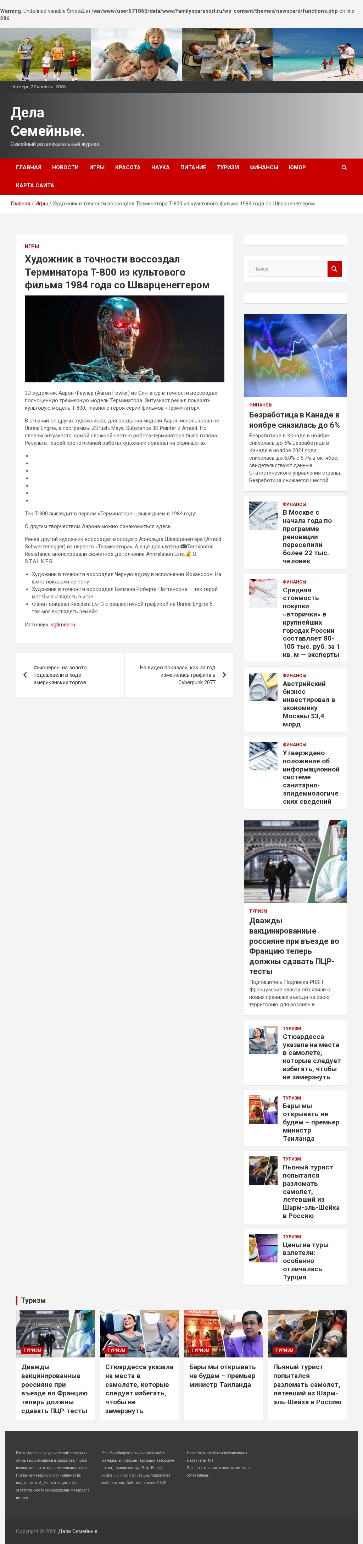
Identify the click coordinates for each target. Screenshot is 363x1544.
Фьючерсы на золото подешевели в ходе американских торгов (60, 675)
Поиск (335, 269)
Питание (193, 167)
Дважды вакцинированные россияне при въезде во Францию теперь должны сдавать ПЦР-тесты (54, 1389)
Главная (28, 167)
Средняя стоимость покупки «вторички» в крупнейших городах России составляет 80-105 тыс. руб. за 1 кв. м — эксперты (311, 622)
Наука (160, 167)
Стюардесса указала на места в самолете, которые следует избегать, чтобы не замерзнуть (312, 1057)
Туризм (228, 167)
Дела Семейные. (78, 1531)
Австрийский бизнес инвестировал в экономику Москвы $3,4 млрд (309, 704)
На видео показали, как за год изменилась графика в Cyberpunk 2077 (178, 675)
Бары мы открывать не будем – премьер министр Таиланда (311, 1122)
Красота (128, 167)
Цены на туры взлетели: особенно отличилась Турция (306, 1261)
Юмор (297, 167)
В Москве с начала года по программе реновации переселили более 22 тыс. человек (307, 536)
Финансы (264, 167)
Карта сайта (35, 185)
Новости (65, 167)
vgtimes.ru (63, 624)
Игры (97, 167)
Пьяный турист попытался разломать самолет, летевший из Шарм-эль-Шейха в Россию (311, 1191)
